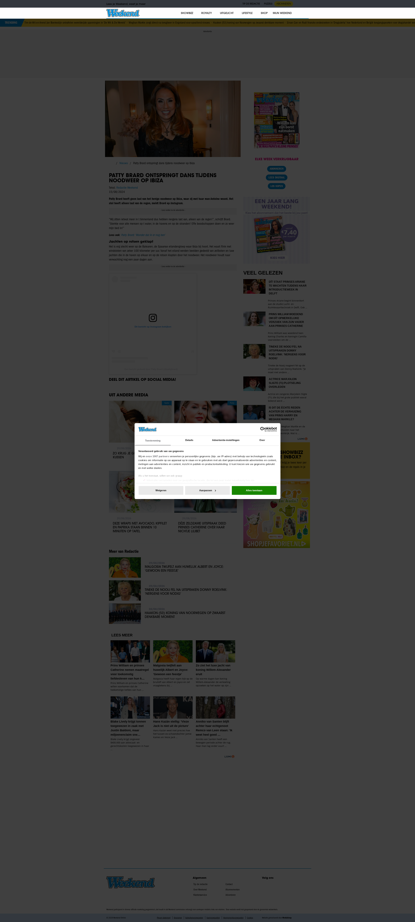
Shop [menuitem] (264, 13)
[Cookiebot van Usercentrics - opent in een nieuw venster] (263, 429)
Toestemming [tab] (152, 440)
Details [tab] (189, 440)
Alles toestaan (254, 490)
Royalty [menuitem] (206, 13)
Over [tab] (262, 440)
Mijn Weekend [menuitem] (282, 13)
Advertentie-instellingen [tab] (225, 440)
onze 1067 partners (157, 456)
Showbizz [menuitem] (187, 13)
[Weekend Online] (123, 13)
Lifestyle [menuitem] (247, 13)
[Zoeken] (306, 13)
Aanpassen (205, 490)
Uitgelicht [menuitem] (227, 13)
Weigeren (160, 490)
